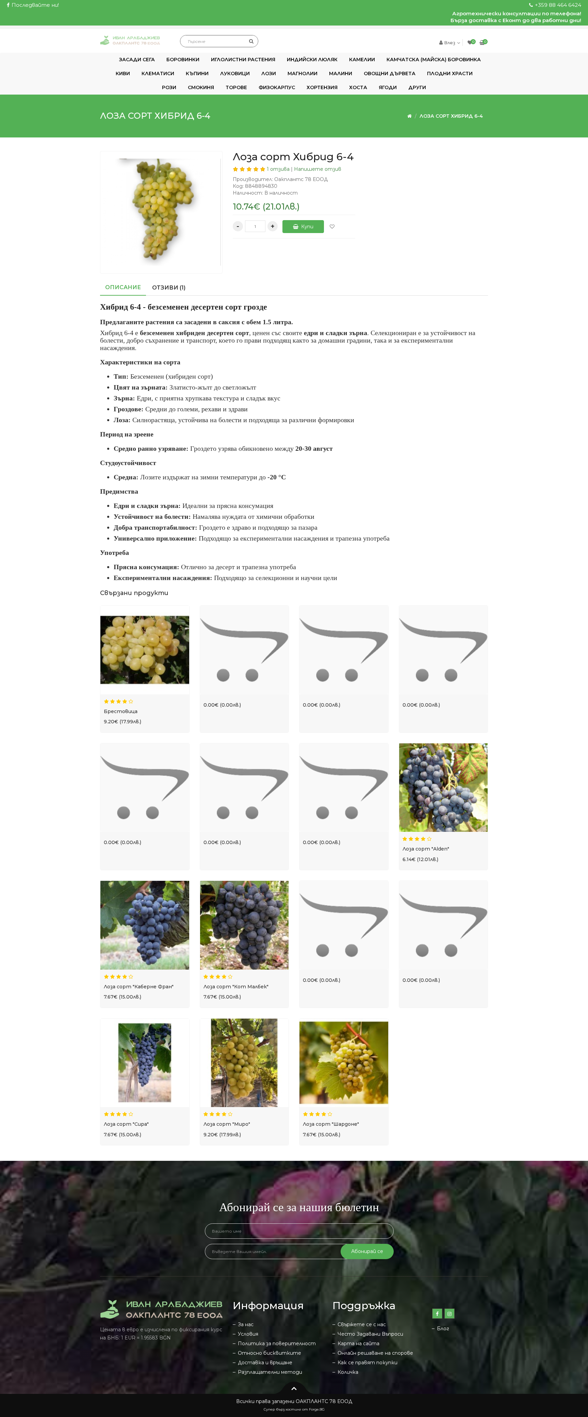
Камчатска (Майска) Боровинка (434, 59)
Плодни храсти (450, 73)
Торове (236, 87)
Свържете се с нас (362, 1324)
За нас (246, 1324)
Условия (248, 1334)
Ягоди (388, 87)
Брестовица (120, 711)
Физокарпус (277, 87)
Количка (348, 1372)
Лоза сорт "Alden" (426, 849)
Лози (268, 73)
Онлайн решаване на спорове (375, 1353)
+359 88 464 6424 (557, 5)
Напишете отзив (317, 169)
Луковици (235, 73)
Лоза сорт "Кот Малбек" (235, 987)
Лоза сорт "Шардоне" (331, 1124)
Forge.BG (317, 1409)
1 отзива (278, 169)
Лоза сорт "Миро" (226, 1124)
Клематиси (158, 73)
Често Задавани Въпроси (370, 1334)
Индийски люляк (312, 59)
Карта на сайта (358, 1343)
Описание (123, 287)
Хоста (358, 87)
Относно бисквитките (269, 1353)
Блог (443, 1328)
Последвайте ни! (34, 5)
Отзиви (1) (168, 287)
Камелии (362, 59)
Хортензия (322, 87)
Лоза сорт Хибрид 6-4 (451, 116)
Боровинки (182, 59)
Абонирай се (367, 1251)
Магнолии (302, 73)
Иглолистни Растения (243, 59)
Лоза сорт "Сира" (126, 1124)
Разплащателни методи (270, 1372)
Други (417, 87)
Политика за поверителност (277, 1343)
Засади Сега (137, 59)
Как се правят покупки (367, 1363)
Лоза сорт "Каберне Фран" (139, 987)
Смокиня (201, 87)
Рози (169, 87)
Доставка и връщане (265, 1363)
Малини (340, 73)
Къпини (197, 73)
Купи (306, 227)
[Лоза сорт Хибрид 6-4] (161, 212)
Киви (123, 73)
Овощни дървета (389, 73)
